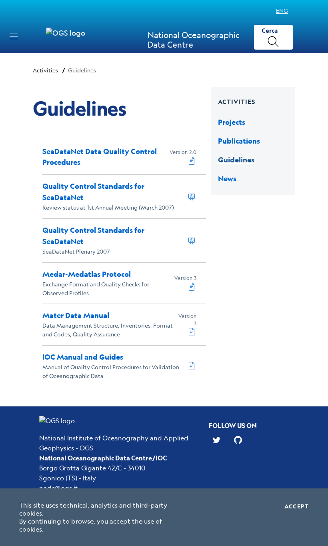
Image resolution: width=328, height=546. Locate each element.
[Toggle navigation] (13, 36)
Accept (296, 506)
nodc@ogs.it (58, 488)
